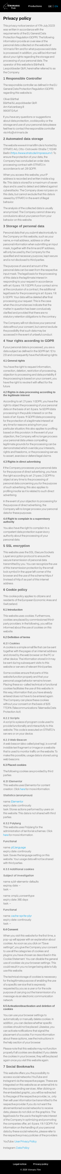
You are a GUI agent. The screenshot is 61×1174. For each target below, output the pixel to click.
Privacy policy (40, 1164)
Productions (35, 6)
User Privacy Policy (25, 1141)
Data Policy (22, 1148)
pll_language (18, 847)
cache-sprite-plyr (21, 916)
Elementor (17, 801)
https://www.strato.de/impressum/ (31, 153)
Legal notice (20, 1164)
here (22, 789)
